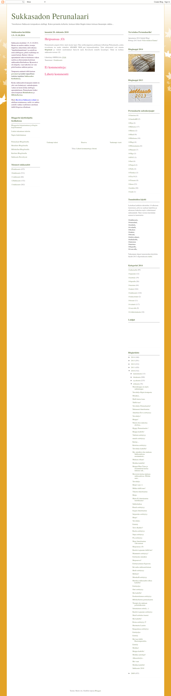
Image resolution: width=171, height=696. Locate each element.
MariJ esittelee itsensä (140, 615)
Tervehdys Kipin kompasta (142, 392)
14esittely (131, 277)
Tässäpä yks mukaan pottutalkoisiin (140, 604)
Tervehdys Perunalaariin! (142, 406)
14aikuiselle (132, 270)
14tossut (131, 300)
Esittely (135, 524)
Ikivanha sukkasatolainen (142, 567)
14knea (131, 184)
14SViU (131, 157)
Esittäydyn (136, 586)
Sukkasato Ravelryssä (19, 157)
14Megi (131, 142)
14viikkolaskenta (134, 312)
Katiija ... (136, 442)
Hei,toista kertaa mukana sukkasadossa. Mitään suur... (141, 476)
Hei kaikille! (137, 593)
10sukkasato (57, 60)
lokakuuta (137, 377)
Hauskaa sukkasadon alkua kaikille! (142, 581)
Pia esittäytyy (137, 538)
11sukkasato (15, 177)
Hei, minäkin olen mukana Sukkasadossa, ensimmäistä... (142, 454)
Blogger (98, 690)
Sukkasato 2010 (138, 668)
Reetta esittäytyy (139, 531)
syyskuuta (137, 380)
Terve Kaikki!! (138, 527)
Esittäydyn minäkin (140, 557)
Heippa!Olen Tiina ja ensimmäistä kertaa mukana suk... (140, 468)
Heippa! (135, 419)
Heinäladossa (28, 92)
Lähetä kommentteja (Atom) (86, 148)
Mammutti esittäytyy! (140, 553)
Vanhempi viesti (116, 142)
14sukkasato (132, 293)
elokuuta (136, 384)
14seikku (131, 188)
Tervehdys (136, 481)
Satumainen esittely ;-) (141, 608)
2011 (133, 367)
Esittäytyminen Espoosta (142, 563)
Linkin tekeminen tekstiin (20, 131)
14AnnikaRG (133, 119)
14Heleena (132, 126)
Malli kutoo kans (139, 399)
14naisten (131, 285)
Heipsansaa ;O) (138, 546)
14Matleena (132, 138)
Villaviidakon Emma (149, 40)
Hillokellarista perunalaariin (143, 599)
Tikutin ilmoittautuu (140, 491)
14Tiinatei (132, 180)
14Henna (131, 130)
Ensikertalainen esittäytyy (142, 596)
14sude (130, 191)
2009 (133, 673)
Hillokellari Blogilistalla (20, 149)
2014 (133, 357)
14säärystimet (133, 296)
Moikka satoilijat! (139, 654)
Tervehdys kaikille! (140, 448)
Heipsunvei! (137, 560)
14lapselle (132, 281)
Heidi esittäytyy (138, 570)
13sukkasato (15, 184)
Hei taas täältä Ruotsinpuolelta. (140, 640)
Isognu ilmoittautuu (140, 510)
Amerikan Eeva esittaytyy (142, 412)
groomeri (15, 73)
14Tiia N (131, 176)
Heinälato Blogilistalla (19, 145)
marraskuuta (137, 373)
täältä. (150, 256)
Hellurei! (136, 574)
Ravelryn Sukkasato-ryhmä (26, 99)
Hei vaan (136, 661)
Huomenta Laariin (139, 625)
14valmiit (131, 304)
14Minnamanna (134, 146)
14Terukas (132, 172)
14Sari (130, 161)
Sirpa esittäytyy (138, 534)
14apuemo (132, 273)
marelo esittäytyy (139, 438)
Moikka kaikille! (139, 463)
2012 (133, 364)
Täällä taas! (137, 402)
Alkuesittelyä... (138, 658)
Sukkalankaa (137, 504)
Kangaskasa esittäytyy (141, 629)
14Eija (130, 123)
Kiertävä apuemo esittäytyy (142, 612)
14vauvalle (132, 308)
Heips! (135, 517)
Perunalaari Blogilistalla (20, 141)
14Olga (131, 153)
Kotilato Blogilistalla (19, 153)
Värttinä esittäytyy (139, 435)
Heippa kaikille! (138, 431)
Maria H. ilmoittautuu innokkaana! (140, 499)
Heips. (135, 495)
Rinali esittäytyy (139, 507)
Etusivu (84, 142)
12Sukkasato (16, 180)
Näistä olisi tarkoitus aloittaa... (140, 424)
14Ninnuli (132, 149)
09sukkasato (15, 169)
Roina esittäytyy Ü (139, 622)
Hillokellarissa (17, 95)
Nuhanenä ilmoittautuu (141, 409)
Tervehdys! (137, 416)
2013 (133, 360)
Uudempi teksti (52, 142)
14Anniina (132, 115)
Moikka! (136, 648)
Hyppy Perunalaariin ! (140, 428)
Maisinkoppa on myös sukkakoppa (141, 388)
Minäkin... (136, 395)
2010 (133, 370)
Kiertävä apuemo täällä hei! (142, 550)
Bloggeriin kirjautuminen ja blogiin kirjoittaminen (24, 126)
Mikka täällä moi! (139, 488)
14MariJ (131, 134)
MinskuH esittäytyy (140, 577)
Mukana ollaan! (138, 459)
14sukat (131, 289)
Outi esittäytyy (138, 589)
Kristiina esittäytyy (139, 445)
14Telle (131, 169)
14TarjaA (131, 165)
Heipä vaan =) (138, 485)
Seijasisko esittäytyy (140, 514)
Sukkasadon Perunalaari (50, 16)
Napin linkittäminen (18, 135)
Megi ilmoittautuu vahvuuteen (139, 542)
